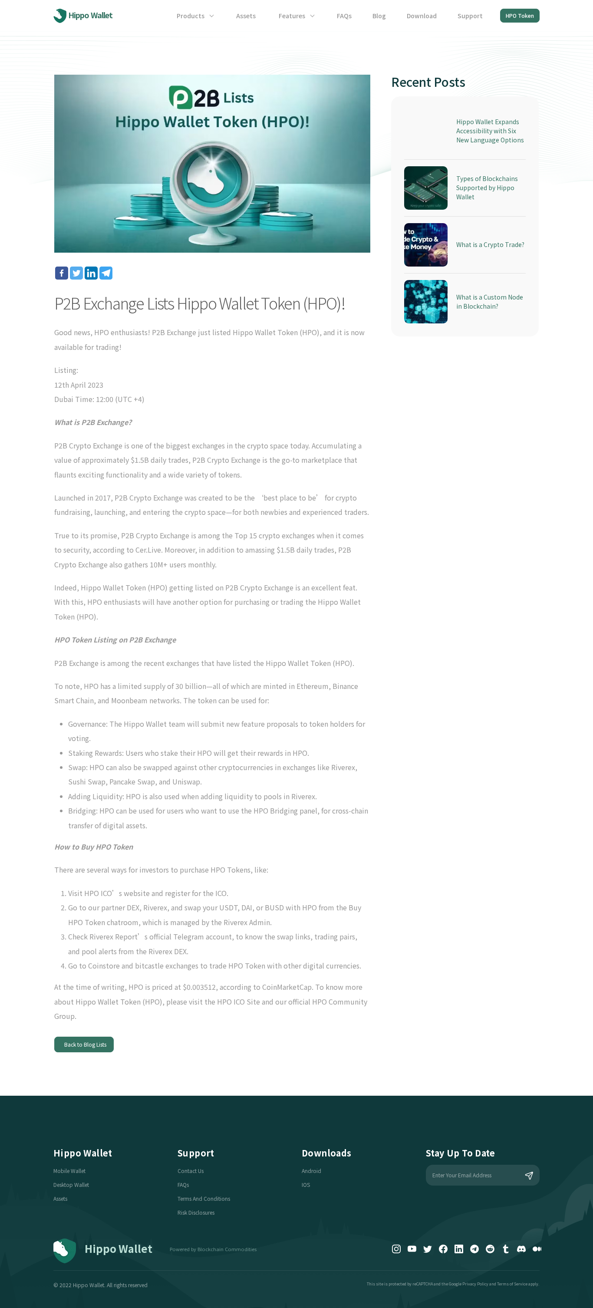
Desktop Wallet (71, 1184)
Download (422, 15)
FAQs (344, 15)
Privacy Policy (475, 1284)
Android (311, 1170)
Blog (379, 15)
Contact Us (191, 1170)
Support (470, 15)
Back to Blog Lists (84, 1044)
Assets (246, 15)
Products (191, 15)
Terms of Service (512, 1284)
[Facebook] (61, 273)
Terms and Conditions (204, 1198)
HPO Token (520, 15)
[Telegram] (105, 273)
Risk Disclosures (196, 1212)
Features (292, 15)
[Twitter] (76, 273)
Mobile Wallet (69, 1170)
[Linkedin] (91, 273)
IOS (306, 1184)
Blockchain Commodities (227, 1248)
